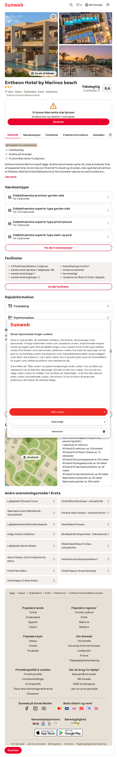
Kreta (84, 617)
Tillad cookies (57, 412)
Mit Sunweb (84, 679)
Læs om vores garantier (84, 688)
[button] (31, 44)
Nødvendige (57, 421)
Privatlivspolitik (33, 674)
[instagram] (35, 710)
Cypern (33, 626)
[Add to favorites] (53, 16)
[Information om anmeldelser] (99, 90)
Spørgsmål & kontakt (84, 674)
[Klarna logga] (74, 710)
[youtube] (43, 710)
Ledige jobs (84, 650)
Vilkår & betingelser (84, 683)
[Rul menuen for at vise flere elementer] (110, 135)
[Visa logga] (66, 710)
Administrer (57, 431)
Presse (84, 655)
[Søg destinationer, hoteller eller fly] (71, 5)
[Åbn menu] (108, 5)
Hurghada (33, 650)
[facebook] (26, 710)
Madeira (84, 626)
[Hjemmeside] (14, 5)
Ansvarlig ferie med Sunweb (84, 645)
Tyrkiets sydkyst (84, 612)
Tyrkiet (33, 612)
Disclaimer (33, 693)
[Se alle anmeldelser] (97, 88)
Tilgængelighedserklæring (84, 660)
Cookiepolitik (33, 683)
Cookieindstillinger (33, 679)
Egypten (33, 622)
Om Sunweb (84, 640)
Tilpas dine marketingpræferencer (33, 688)
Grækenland (33, 617)
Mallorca (84, 622)
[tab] (13, 135)
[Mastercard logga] (59, 710)
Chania (33, 645)
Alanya (33, 640)
